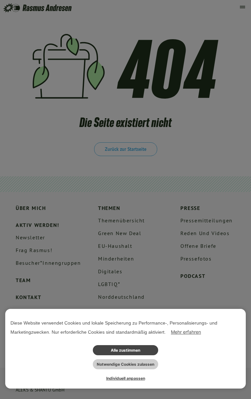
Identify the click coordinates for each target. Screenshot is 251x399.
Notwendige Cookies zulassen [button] (125, 364)
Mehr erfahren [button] (186, 332)
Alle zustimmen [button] (125, 350)
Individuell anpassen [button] (125, 378)
